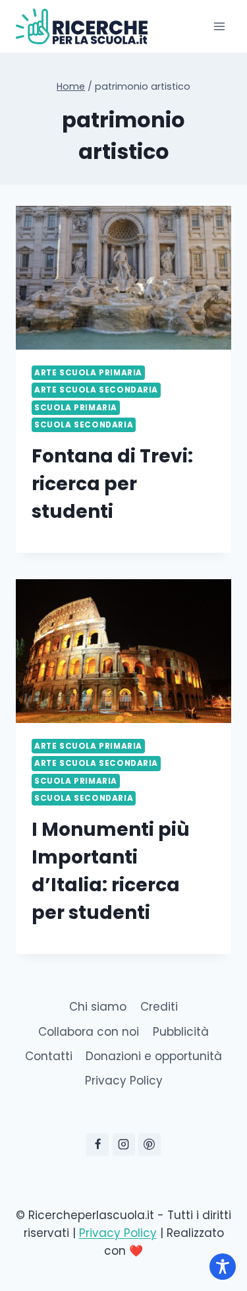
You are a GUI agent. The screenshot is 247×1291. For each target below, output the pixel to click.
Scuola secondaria (83, 425)
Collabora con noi (88, 1032)
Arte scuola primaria (88, 372)
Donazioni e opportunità (154, 1056)
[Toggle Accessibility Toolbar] (222, 1266)
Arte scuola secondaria (96, 390)
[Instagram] (124, 1144)
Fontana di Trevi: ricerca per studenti (112, 483)
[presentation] (123, 278)
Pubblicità (181, 1032)
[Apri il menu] (219, 26)
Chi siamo (97, 1007)
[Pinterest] (149, 1144)
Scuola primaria (75, 407)
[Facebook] (97, 1144)
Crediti (159, 1007)
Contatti (48, 1056)
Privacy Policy (124, 1080)
